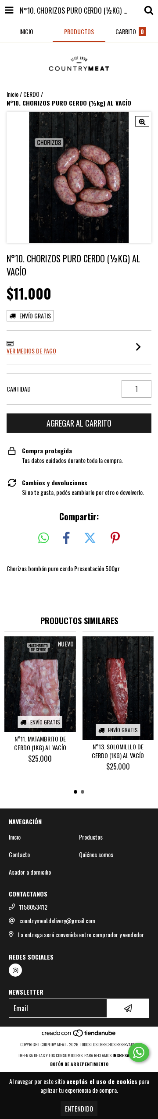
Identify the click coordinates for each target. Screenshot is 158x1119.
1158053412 (33, 907)
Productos (91, 837)
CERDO (31, 94)
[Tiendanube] (79, 1035)
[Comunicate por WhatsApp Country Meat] (138, 1052)
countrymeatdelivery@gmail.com (57, 920)
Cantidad (19, 389)
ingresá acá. (126, 1055)
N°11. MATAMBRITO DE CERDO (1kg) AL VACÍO (40, 743)
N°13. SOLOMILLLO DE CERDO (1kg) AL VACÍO (118, 751)
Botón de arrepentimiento (79, 1064)
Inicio (12, 94)
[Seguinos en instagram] (15, 970)
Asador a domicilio (30, 872)
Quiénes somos (96, 854)
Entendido (79, 1108)
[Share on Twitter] (90, 538)
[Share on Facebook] (66, 538)
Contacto (19, 854)
